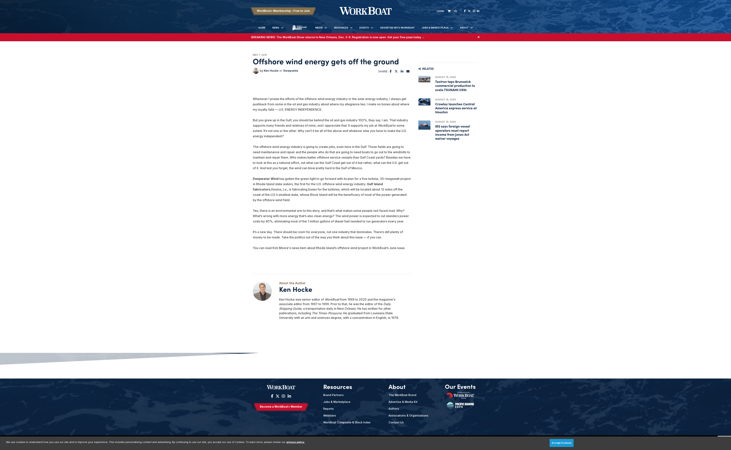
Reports (328, 408)
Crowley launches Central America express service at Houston (456, 108)
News (275, 27)
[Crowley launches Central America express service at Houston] (424, 102)
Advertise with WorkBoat (397, 27)
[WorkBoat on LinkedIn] (478, 11)
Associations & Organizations (408, 415)
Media (319, 27)
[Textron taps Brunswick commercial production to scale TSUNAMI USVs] (424, 79)
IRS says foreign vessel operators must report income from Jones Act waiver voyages (452, 132)
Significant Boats (299, 30)
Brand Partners (333, 395)
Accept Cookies (561, 442)
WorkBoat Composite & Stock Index (346, 422)
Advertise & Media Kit (403, 401)
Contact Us (396, 422)
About (464, 27)
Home (261, 27)
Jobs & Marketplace (435, 27)
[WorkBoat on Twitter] (469, 11)
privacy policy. (295, 442)
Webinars (329, 415)
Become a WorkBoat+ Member (281, 406)
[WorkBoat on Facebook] (465, 11)
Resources (341, 27)
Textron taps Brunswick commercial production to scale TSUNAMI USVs (455, 85)
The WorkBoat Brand (402, 395)
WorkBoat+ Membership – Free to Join (283, 10)
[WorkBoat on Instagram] (474, 11)
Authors (394, 408)
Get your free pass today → (406, 37)
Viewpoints (290, 70)
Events (364, 27)
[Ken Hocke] (256, 71)
